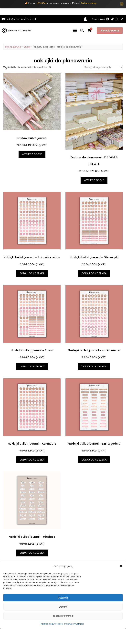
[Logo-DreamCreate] (16, 30)
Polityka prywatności (74, 624)
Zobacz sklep (89, 3)
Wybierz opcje (32, 154)
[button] (121, 566)
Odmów (63, 606)
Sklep (27, 47)
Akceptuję (63, 597)
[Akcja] (82, 30)
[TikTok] (113, 19)
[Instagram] (118, 19)
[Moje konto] (85, 19)
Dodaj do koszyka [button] (32, 273)
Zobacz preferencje (63, 615)
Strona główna (13, 47)
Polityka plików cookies (52, 624)
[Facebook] (108, 19)
